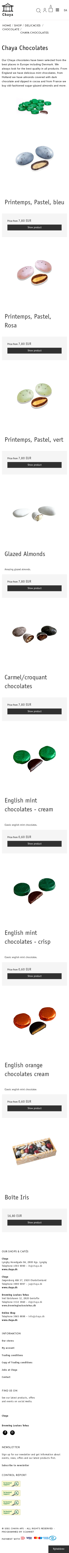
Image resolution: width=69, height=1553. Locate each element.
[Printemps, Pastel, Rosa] (34, 277)
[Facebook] (5, 1432)
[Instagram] (12, 1432)
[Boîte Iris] (34, 1158)
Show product (35, 227)
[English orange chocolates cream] (34, 1026)
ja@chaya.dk (35, 1284)
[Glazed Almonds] (34, 515)
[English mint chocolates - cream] (34, 761)
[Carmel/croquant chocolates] (34, 638)
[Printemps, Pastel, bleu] (34, 163)
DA (65, 10)
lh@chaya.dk (35, 1266)
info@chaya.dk (36, 1317)
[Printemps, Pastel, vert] (34, 400)
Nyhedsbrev (58, 1549)
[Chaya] (8, 10)
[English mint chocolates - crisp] (34, 894)
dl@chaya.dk (35, 1302)
